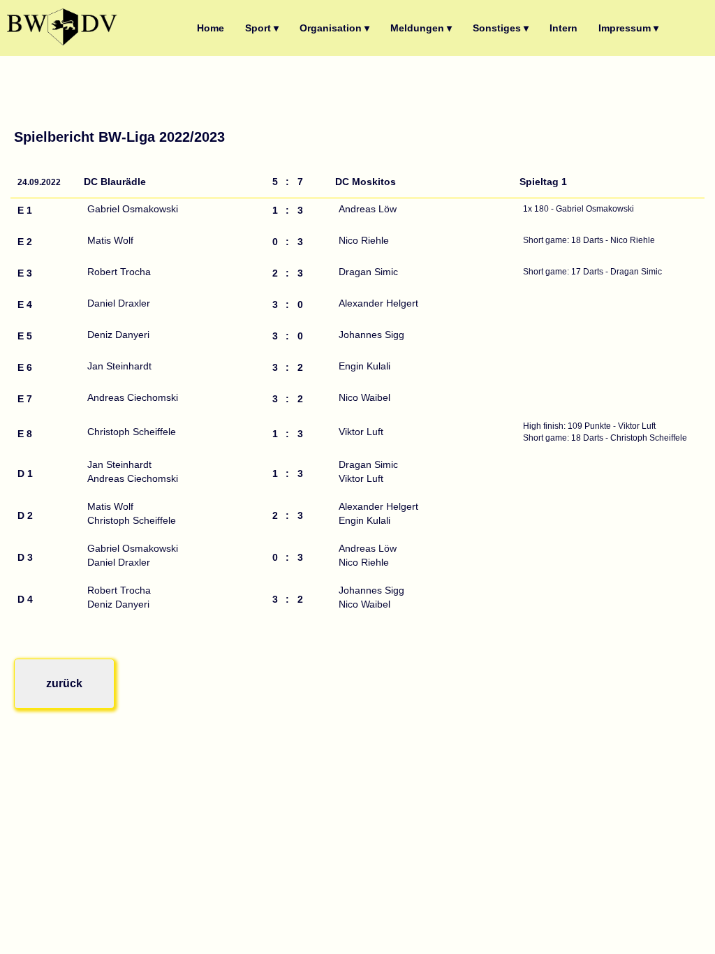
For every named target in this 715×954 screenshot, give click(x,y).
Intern (563, 28)
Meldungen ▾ (421, 28)
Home (210, 28)
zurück (64, 683)
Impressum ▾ (628, 28)
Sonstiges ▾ (501, 28)
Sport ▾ (262, 28)
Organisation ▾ (334, 28)
